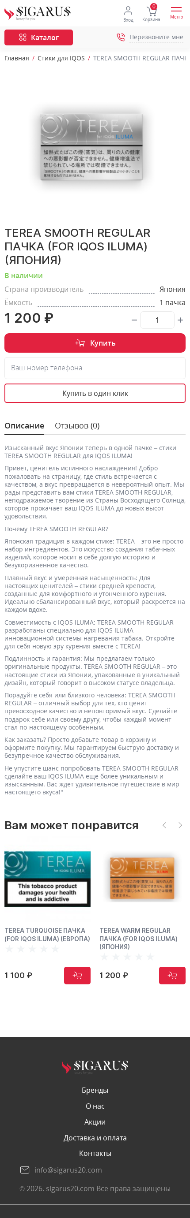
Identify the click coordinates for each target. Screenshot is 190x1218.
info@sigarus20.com (68, 1170)
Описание (24, 426)
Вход (128, 20)
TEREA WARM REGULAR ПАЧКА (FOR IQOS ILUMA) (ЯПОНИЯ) (138, 938)
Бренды (95, 1090)
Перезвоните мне (156, 37)
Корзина (151, 19)
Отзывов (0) (77, 426)
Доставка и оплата (95, 1138)
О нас (95, 1106)
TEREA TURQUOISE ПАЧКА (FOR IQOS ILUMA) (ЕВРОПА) (47, 934)
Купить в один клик (95, 393)
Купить (103, 343)
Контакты (95, 1153)
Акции (95, 1122)
